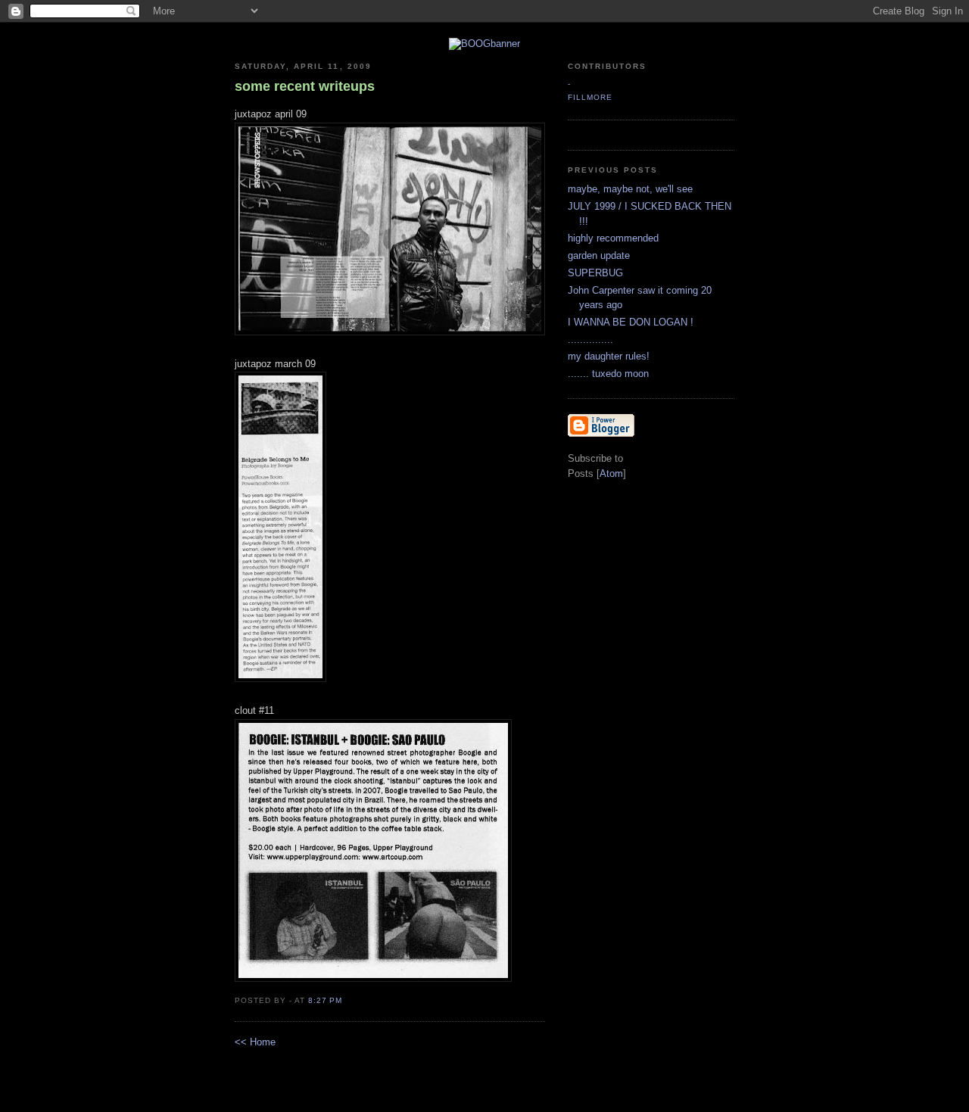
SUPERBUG (595, 273)
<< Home (255, 1042)
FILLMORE (590, 97)
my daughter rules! (609, 356)
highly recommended (613, 238)
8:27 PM (325, 1000)
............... (590, 339)
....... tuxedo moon (608, 373)
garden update (599, 255)
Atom (611, 473)
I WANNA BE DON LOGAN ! (630, 322)
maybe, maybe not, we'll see (630, 189)
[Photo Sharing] (484, 43)
